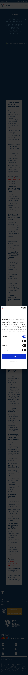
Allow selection (14, 361)
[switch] (24, 341)
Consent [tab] (5, 312)
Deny (14, 365)
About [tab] (23, 312)
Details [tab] (14, 312)
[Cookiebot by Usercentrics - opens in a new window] (20, 308)
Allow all (14, 356)
